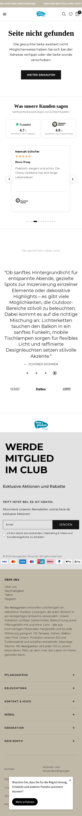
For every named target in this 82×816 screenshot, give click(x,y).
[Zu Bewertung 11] (52, 239)
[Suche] (64, 14)
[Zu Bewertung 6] (41, 239)
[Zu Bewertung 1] (27, 239)
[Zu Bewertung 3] (31, 239)
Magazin (10, 599)
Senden (65, 524)
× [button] (70, 780)
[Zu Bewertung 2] (29, 239)
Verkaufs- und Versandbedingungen (56, 768)
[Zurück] (9, 197)
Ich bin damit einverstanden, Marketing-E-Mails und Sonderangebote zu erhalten (39, 535)
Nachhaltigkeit (14, 591)
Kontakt (9, 768)
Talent (9, 595)
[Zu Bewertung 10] (50, 239)
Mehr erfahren (25, 802)
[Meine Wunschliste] (70, 14)
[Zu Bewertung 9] (48, 239)
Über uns (11, 587)
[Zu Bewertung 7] (43, 239)
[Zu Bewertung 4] (34, 239)
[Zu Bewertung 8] (45, 239)
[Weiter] (72, 197)
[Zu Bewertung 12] (54, 239)
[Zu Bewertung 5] (37, 239)
